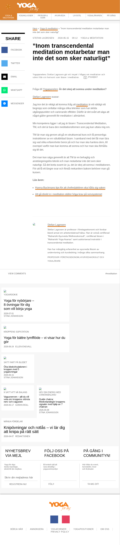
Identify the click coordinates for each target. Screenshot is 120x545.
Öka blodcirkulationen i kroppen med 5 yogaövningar (15, 369)
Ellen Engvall (23, 346)
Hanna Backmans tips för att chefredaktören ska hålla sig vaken (70, 187)
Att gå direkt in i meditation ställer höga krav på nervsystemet (68, 194)
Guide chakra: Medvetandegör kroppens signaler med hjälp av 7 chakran (52, 403)
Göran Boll (21, 405)
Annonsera (37, 529)
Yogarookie (11, 294)
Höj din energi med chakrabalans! (50, 393)
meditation (82, 104)
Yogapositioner (83, 529)
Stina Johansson (13, 316)
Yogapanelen (50, 89)
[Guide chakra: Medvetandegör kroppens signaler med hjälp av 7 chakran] (53, 389)
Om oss (104, 529)
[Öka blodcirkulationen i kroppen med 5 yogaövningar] (18, 358)
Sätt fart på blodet (15, 362)
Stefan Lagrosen (44, 38)
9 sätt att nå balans (15, 392)
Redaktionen (22, 436)
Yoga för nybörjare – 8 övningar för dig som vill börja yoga (19, 305)
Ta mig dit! (93, 484)
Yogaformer (59, 529)
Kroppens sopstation (16, 332)
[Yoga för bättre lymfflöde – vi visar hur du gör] (35, 327)
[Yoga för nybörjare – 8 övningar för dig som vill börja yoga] (35, 291)
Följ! (51, 484)
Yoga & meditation (49, 28)
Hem (35, 28)
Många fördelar (13, 421)
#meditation (111, 273)
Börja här (16, 529)
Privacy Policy (60, 532)
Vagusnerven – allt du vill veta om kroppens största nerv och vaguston (17, 399)
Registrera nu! (18, 484)
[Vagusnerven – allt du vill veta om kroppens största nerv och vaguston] (18, 389)
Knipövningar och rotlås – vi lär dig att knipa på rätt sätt (34, 429)
